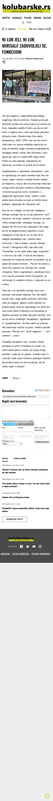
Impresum (5, 554)
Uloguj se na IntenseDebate (9, 423)
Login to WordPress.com (25, 423)
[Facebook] (21, 546)
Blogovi (16, 378)
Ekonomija (17, 17)
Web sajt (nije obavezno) (40, 429)
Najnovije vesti (15, 519)
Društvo (6, 17)
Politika (28, 17)
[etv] (26, 538)
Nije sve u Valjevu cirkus (40, 29)
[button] (10, 29)
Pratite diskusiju (48, 390)
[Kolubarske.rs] (26, 6)
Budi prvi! (32, 396)
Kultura (47, 17)
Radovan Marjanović (34, 59)
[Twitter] (27, 546)
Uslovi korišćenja (20, 554)
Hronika (37, 17)
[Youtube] (34, 546)
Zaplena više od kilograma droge (15, 497)
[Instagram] (40, 546)
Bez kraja (22, 29)
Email (20, 428)
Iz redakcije (10, 29)
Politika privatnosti (40, 554)
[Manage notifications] (47, 795)
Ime (3, 428)
